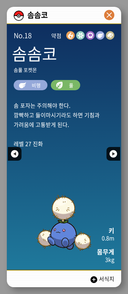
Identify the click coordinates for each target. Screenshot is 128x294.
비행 (36, 85)
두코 (15, 154)
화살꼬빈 (113, 154)
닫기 (109, 15)
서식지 (106, 279)
